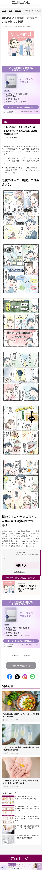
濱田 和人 (12, 137)
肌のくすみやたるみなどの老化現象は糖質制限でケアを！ (20, 132)
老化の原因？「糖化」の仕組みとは (19, 127)
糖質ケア (18, 11)
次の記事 (27, 655)
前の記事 (14, 655)
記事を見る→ (19, 572)
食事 (10, 11)
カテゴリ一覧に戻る (21, 665)
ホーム (4, 11)
